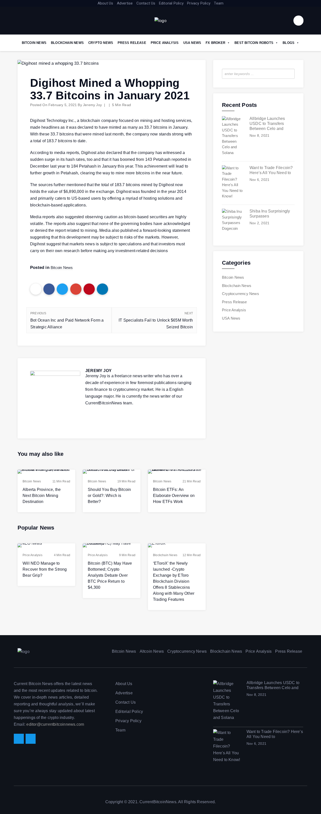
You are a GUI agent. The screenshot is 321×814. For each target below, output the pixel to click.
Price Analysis (165, 43)
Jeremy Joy (92, 105)
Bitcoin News (34, 43)
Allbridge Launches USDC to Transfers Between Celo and (267, 123)
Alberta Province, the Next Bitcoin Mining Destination (42, 495)
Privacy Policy (198, 3)
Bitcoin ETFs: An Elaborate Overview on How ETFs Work (174, 495)
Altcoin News (152, 651)
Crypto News (100, 43)
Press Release (132, 43)
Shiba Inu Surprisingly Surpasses (270, 213)
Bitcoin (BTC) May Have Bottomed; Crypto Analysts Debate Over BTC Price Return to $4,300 (110, 575)
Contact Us (145, 3)
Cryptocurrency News (240, 293)
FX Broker (215, 43)
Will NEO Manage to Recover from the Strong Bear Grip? (45, 569)
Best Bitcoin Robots (253, 43)
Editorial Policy (171, 3)
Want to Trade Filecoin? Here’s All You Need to (271, 170)
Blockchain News (67, 43)
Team (218, 3)
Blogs (288, 43)
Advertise (125, 3)
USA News (192, 43)
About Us (105, 3)
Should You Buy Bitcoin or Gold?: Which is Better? (109, 495)
